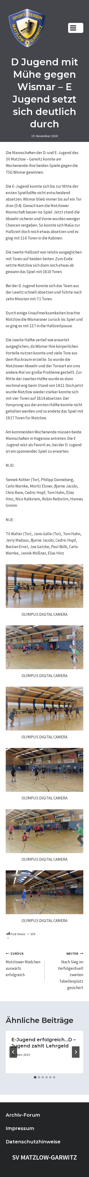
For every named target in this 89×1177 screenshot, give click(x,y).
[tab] (35, 1077)
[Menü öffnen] (75, 28)
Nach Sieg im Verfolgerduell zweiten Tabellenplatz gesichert (70, 971)
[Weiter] (76, 1052)
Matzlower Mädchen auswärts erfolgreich (23, 964)
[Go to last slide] (13, 1052)
